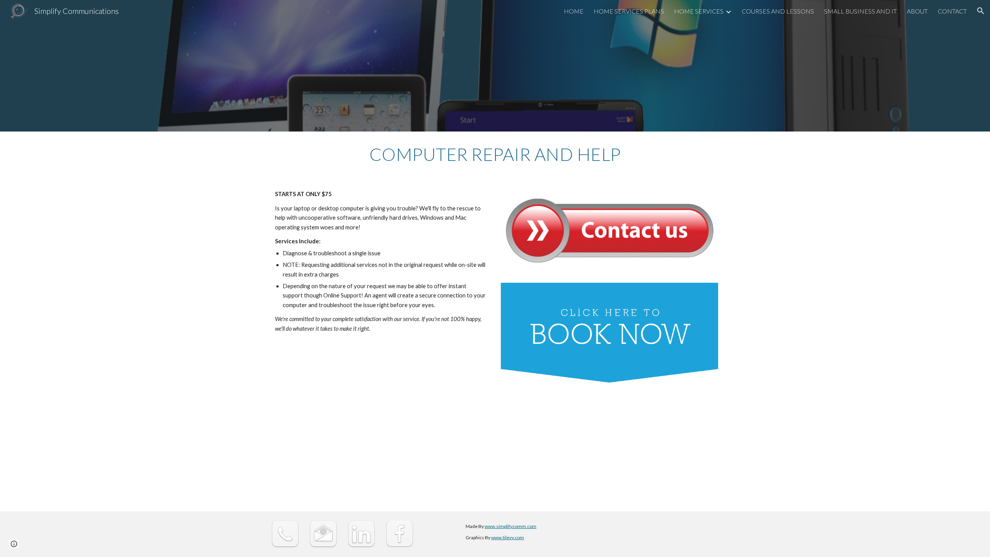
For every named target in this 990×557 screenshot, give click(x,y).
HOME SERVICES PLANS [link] (629, 11)
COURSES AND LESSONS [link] (778, 11)
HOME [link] (574, 11)
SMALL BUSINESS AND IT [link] (860, 11)
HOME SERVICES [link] (699, 11)
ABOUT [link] (917, 11)
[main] (495, 154)
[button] (980, 11)
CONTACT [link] (952, 11)
